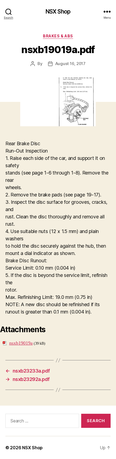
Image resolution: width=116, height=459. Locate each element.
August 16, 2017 (70, 63)
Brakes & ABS (58, 36)
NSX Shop (58, 11)
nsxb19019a (21, 343)
